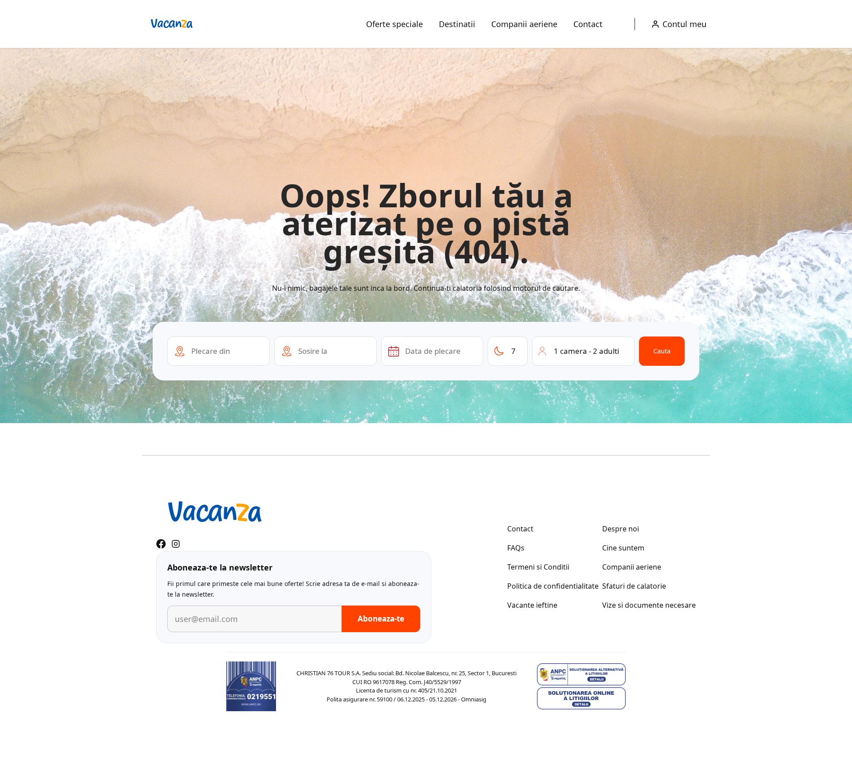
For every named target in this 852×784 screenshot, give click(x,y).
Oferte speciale (394, 24)
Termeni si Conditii (538, 567)
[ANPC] (251, 686)
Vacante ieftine (532, 605)
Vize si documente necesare (649, 605)
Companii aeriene (524, 24)
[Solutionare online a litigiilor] (581, 698)
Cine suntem (623, 548)
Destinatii (457, 24)
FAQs (516, 548)
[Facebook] (161, 544)
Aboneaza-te (381, 619)
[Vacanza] (171, 24)
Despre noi (620, 529)
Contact (588, 24)
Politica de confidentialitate (553, 586)
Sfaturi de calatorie (634, 586)
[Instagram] (176, 544)
